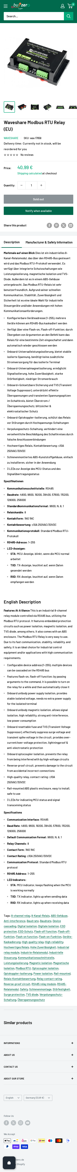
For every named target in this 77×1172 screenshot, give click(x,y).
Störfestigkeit (61, 989)
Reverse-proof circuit (17, 984)
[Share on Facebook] (49, 225)
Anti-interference (14, 921)
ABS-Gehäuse (59, 915)
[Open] (9, 1162)
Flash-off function (45, 931)
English (9, 1097)
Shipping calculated (29, 173)
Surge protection (14, 994)
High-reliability (54, 942)
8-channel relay (20, 915)
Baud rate (33, 921)
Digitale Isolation (48, 926)
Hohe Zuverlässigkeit (43, 947)
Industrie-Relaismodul (34, 952)
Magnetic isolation (40, 963)
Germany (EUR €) (35, 1097)
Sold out (38, 199)
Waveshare (11, 138)
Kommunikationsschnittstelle (36, 957)
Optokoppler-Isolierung (18, 973)
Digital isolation (27, 926)
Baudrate (45, 921)
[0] (70, 6)
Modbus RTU (23, 968)
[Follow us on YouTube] (27, 1122)
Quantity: (9, 185)
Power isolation (43, 973)
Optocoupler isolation (45, 968)
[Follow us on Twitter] (13, 1122)
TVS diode (32, 994)
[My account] (62, 6)
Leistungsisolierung (16, 963)
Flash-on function (27, 936)
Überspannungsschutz (31, 999)
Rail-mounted (62, 973)
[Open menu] (5, 6)
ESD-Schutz (25, 931)
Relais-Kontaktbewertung (20, 978)
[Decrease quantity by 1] (21, 185)
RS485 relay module (44, 984)
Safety (24, 989)
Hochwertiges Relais (16, 947)
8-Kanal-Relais (40, 915)
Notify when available (38, 210)
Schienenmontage (40, 989)
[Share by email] (70, 225)
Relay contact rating (49, 978)
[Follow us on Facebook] (6, 1122)
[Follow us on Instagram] (20, 1122)
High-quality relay (33, 942)
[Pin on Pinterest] (56, 225)
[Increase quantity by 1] (41, 185)
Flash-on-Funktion (50, 936)
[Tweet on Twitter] (63, 225)
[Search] (68, 16)
